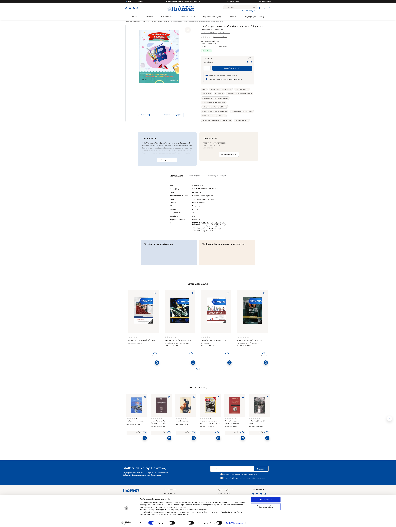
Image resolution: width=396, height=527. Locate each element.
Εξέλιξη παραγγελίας (265, 1)
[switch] (172, 523)
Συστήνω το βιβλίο (147, 115)
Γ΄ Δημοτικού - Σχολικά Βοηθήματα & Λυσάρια (215, 98)
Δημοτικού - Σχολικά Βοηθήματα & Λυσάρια (239, 93)
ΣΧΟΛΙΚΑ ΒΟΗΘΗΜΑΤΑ (163, 22)
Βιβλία (134, 17)
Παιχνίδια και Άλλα (188, 17)
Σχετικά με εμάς (169, 493)
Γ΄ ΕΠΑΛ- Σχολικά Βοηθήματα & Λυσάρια (213, 116)
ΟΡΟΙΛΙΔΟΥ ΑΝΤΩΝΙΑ (209, 33)
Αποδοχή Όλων (266, 500)
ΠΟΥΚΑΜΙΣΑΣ (211, 44)
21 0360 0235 (142, 2)
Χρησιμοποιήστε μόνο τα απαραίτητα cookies (266, 507)
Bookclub (232, 17)
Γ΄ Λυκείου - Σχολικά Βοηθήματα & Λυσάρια (214, 111)
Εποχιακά (149, 17)
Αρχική (127, 22)
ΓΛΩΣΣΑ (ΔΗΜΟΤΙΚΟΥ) (241, 120)
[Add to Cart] (157, 362)
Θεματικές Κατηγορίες (212, 17)
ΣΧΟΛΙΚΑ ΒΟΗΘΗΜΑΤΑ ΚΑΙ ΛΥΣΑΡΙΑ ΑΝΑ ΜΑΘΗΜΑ (216, 120)
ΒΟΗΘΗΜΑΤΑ (219, 93)
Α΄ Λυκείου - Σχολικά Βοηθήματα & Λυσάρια (214, 107)
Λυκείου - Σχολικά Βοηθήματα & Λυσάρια (213, 102)
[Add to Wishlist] (188, 30)
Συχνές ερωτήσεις (224, 493)
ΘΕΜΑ (132, 22)
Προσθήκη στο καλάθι (232, 68)
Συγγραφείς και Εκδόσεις (254, 17)
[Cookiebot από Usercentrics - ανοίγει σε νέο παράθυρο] (126, 523)
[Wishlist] (260, 8)
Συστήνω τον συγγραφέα (172, 115)
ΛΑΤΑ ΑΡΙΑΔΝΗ (224, 33)
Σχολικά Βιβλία (166, 17)
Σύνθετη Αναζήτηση (250, 11)
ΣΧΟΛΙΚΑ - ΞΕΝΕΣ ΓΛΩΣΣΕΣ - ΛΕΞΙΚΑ (145, 22)
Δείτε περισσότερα (167, 160)
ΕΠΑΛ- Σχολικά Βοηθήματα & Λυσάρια (241, 111)
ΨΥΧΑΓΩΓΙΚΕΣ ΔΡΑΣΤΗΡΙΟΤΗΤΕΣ (216, 46)
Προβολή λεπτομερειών (235, 523)
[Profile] (264, 8)
